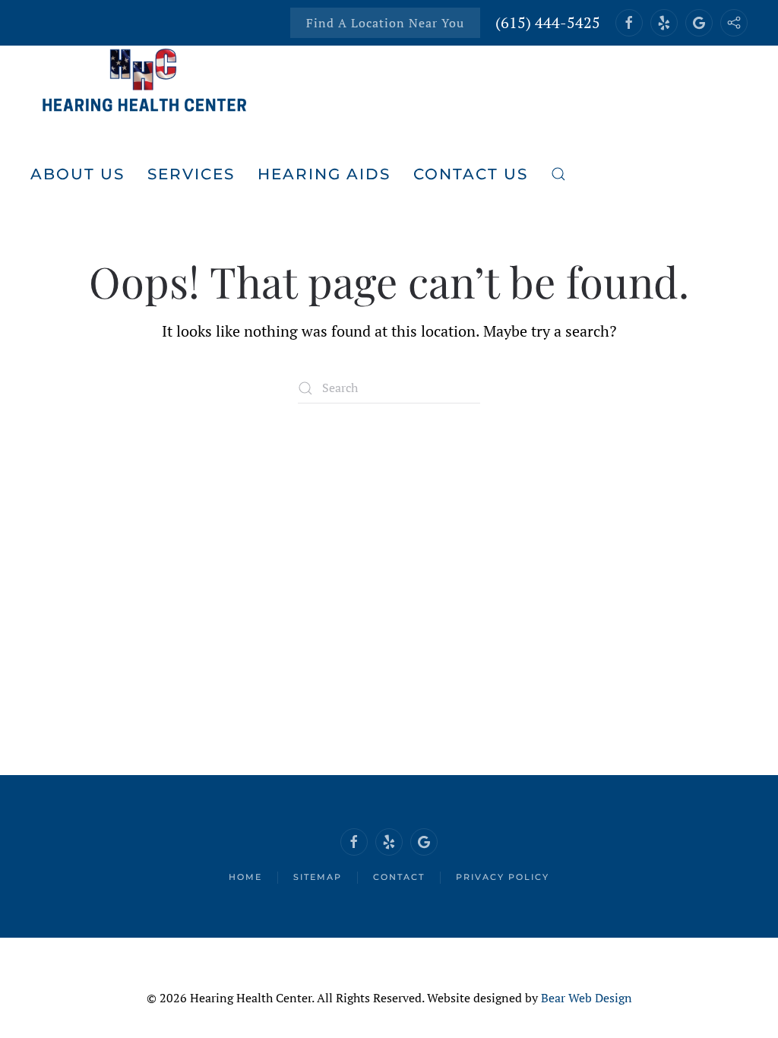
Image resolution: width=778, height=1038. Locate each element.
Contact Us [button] (470, 174)
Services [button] (191, 174)
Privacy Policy (502, 877)
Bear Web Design (586, 997)
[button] (558, 174)
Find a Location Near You (385, 22)
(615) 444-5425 (547, 22)
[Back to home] (144, 83)
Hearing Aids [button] (324, 174)
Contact (399, 877)
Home (245, 877)
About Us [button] (77, 174)
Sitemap (317, 877)
